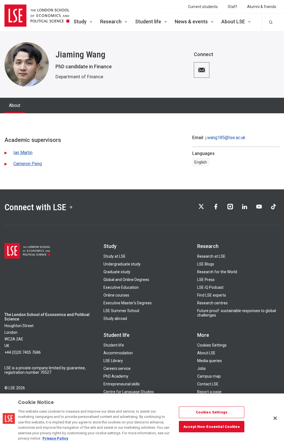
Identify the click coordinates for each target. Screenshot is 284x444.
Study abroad (115, 318)
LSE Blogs (205, 264)
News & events (191, 21)
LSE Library (113, 360)
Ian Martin (22, 152)
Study (80, 21)
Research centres (212, 303)
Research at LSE (211, 256)
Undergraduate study (122, 264)
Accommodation (118, 353)
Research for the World (217, 272)
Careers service (117, 368)
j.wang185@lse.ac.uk (225, 138)
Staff (232, 6)
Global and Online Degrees (126, 279)
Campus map (209, 376)
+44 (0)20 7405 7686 (22, 352)
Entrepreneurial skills (121, 384)
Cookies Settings (212, 345)
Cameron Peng (27, 163)
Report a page (209, 392)
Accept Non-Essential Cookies (211, 426)
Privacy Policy (55, 438)
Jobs (201, 368)
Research (110, 21)
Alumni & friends (261, 6)
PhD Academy (115, 376)
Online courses (116, 295)
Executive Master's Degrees (127, 303)
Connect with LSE (35, 207)
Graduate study (116, 272)
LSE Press (206, 279)
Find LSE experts (211, 295)
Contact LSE (208, 384)
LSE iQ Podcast (210, 287)
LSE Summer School (121, 310)
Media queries (209, 360)
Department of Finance (79, 76)
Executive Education (121, 287)
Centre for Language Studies (128, 392)
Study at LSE (114, 256)
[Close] (275, 418)
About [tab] (14, 105)
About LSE (233, 21)
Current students (203, 6)
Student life (148, 21)
